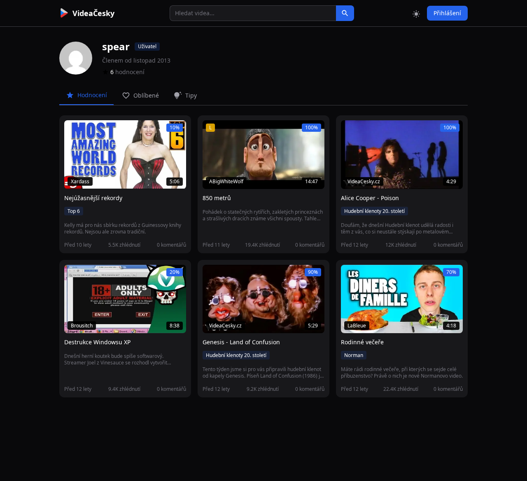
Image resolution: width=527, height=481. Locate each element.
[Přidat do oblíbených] (74, 131)
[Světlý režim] (416, 13)
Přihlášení (447, 13)
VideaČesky (93, 13)
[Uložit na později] (89, 131)
